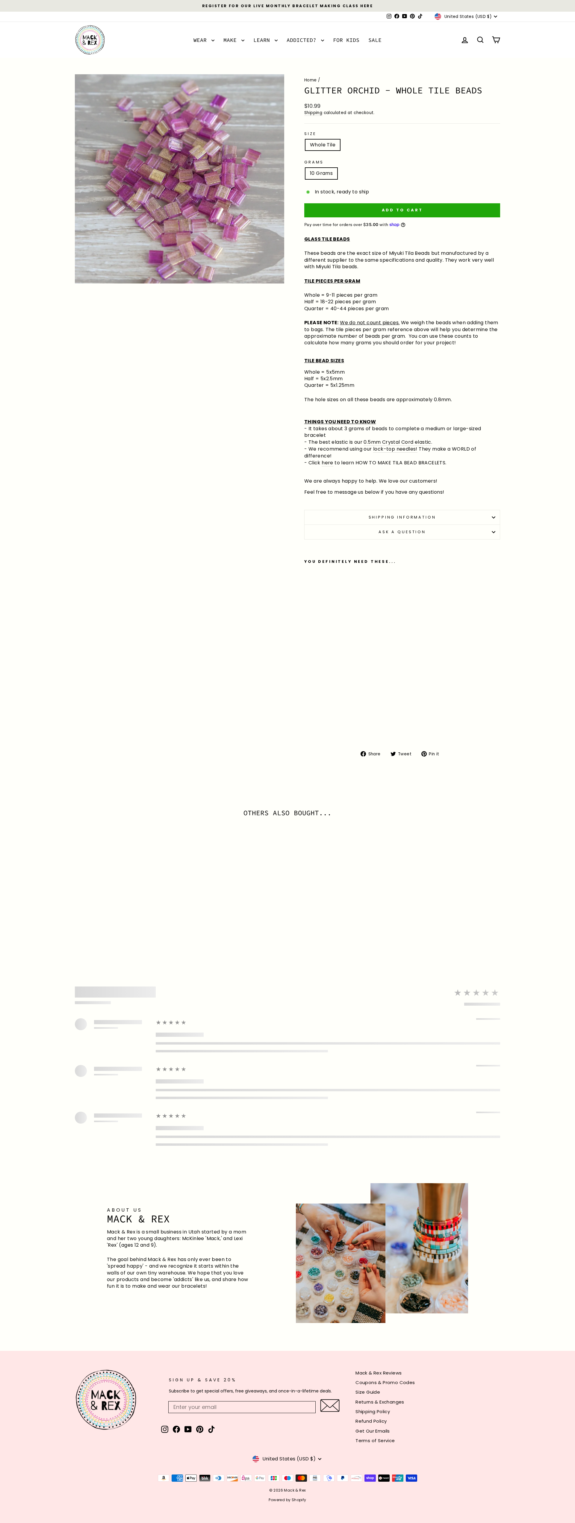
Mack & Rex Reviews (378, 1373)
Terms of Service (375, 1440)
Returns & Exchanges (379, 1402)
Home (310, 80)
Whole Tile (322, 144)
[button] (330, 1405)
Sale (375, 40)
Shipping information (402, 517)
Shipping (313, 113)
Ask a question (402, 531)
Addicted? (303, 40)
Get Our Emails (372, 1431)
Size (310, 133)
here (327, 463)
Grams (314, 162)
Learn (263, 40)
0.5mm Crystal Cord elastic (397, 442)
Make (231, 40)
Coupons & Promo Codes (385, 1382)
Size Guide (367, 1392)
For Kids (346, 40)
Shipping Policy (372, 1411)
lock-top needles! (395, 449)
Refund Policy (371, 1421)
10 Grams (321, 173)
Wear (201, 40)
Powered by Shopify (287, 1499)
